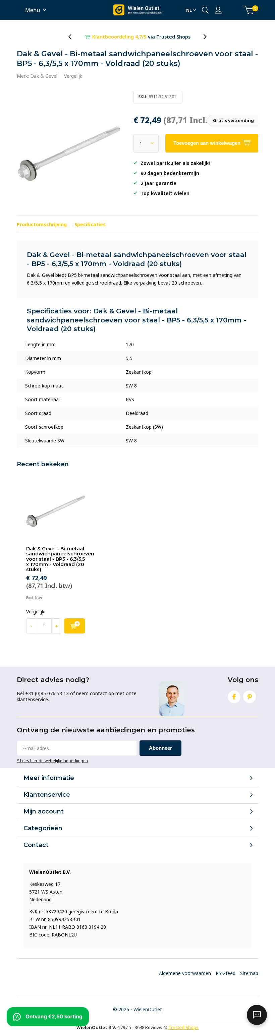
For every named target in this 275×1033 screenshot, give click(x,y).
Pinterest (249, 696)
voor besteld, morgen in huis (141, 37)
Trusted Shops (183, 1027)
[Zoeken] (205, 10)
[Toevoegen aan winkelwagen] (74, 625)
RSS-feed (225, 973)
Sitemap (249, 973)
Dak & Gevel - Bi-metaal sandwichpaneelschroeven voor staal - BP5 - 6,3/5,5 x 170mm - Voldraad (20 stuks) (60, 559)
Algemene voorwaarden (185, 973)
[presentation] (73, 37)
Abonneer (160, 748)
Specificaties (90, 224)
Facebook (234, 696)
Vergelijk (73, 76)
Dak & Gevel (43, 76)
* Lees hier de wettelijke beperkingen (52, 760)
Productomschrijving (42, 224)
